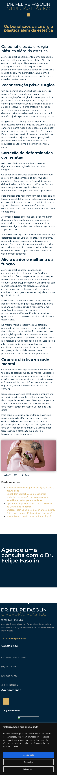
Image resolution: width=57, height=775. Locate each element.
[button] (28, 14)
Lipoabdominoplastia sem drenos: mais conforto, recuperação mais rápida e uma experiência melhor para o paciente (27, 497)
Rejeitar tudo (28, 769)
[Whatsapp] (6, 701)
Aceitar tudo (28, 755)
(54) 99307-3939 (9, 676)
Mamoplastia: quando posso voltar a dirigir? (29, 516)
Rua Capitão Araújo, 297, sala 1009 (14, 658)
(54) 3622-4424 (8, 666)
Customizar (29, 762)
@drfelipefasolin (9, 685)
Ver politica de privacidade (13, 638)
